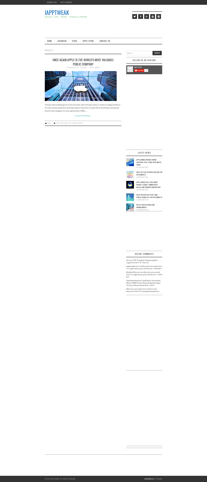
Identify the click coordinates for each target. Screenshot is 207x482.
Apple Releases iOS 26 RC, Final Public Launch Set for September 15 (149, 195)
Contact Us (104, 40)
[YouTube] (152, 16)
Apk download (132, 281)
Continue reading (83, 116)
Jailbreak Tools (52, 2)
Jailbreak (62, 40)
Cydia (74, 40)
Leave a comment (94, 67)
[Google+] (146, 16)
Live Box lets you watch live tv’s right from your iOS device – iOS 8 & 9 (144, 274)
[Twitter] (134, 16)
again (58, 123)
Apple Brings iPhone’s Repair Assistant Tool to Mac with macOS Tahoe (148, 162)
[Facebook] (140, 16)
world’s (80, 123)
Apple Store (88, 40)
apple (62, 123)
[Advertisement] (118, 28)
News (49, 123)
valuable (74, 123)
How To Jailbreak (66, 2)
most (65, 123)
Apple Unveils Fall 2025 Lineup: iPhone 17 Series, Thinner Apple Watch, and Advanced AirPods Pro (148, 184)
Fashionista (148, 479)
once (69, 123)
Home (49, 40)
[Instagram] (158, 16)
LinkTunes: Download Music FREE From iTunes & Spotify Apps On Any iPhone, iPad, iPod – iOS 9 (143, 283)
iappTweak (57, 12)
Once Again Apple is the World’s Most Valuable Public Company (83, 61)
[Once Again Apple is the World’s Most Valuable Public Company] (83, 86)
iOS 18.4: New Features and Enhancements (145, 206)
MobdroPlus (131, 272)
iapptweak (83, 67)
